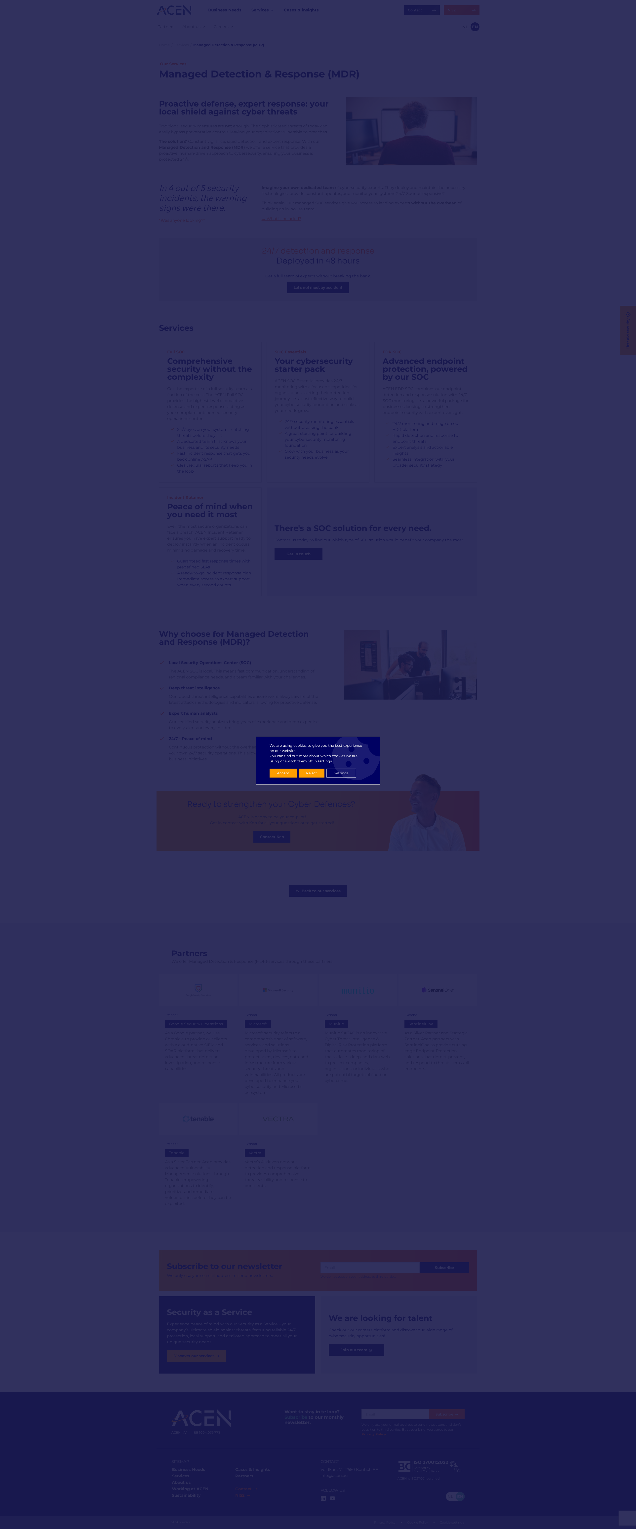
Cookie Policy (417, 1522)
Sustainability (186, 1495)
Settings (341, 773)
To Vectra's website (278, 1158)
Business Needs (188, 1469)
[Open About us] (204, 27)
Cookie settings (452, 1522)
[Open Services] (272, 10)
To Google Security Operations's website (198, 1038)
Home (164, 45)
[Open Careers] (232, 27)
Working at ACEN (190, 1489)
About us (181, 1482)
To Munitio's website (358, 1038)
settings (325, 761)
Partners (244, 1476)
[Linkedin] (323, 1498)
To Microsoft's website (278, 1038)
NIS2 (239, 1495)
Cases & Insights (252, 1469)
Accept (283, 773)
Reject (311, 773)
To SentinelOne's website (437, 1038)
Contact (243, 1489)
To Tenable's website (198, 1158)
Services (181, 45)
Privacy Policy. (374, 1434)
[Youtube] (332, 1498)
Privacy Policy (385, 1522)
